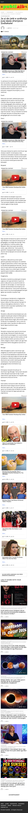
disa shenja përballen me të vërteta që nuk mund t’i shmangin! (12, 712)
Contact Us (4, 807)
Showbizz (21, 803)
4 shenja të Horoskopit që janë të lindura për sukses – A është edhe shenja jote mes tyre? (13, 781)
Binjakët (9, 640)
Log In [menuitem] (2, 1)
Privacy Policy (17, 805)
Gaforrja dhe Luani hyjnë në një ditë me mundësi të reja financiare (13, 642)
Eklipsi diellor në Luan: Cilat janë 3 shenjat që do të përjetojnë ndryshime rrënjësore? (13, 678)
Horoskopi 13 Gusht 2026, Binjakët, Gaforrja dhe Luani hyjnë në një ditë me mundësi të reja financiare (13, 647)
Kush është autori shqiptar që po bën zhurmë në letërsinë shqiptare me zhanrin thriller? (13, 608)
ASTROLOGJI (3, 640)
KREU (2, 803)
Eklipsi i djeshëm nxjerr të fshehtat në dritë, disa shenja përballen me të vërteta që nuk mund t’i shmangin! (14, 716)
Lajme (2, 606)
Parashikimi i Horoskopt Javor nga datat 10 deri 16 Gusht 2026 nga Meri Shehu (13, 747)
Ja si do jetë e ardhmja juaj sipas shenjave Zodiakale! (12, 575)
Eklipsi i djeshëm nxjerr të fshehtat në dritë (12, 713)
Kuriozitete (13, 803)
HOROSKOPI (5, 16)
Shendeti (3, 805)
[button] (2, 6)
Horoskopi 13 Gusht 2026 (7, 644)
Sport (9, 805)
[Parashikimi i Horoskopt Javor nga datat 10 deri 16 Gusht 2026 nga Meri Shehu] (14, 734)
